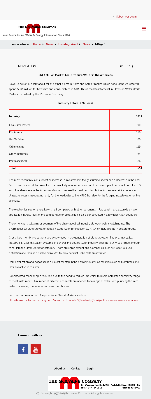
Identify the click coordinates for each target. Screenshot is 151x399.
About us (60, 368)
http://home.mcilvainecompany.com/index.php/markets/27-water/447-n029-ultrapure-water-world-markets (73, 300)
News (49, 44)
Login (90, 368)
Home (37, 44)
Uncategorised (68, 44)
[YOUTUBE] (36, 349)
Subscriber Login (126, 16)
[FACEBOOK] (23, 349)
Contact (76, 368)
